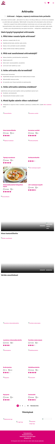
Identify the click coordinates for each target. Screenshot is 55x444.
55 (28, 406)
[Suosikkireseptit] (48, 3)
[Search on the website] (45, 3)
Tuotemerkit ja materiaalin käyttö (27, 436)
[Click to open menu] (53, 2)
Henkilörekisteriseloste (27, 435)
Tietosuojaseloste (27, 433)
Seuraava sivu (34, 406)
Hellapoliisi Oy (27, 438)
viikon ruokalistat (47, 104)
